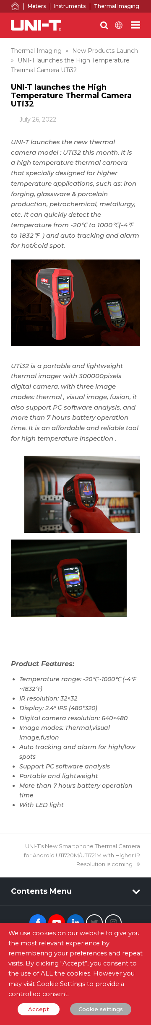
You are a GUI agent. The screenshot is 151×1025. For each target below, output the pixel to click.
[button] (135, 25)
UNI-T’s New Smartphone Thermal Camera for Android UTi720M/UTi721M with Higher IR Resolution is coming (82, 855)
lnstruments (70, 6)
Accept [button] (38, 1009)
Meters (37, 6)
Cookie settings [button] (100, 1009)
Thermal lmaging (116, 6)
